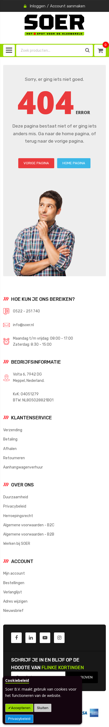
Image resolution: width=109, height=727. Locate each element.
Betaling (10, 439)
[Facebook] (16, 637)
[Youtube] (45, 637)
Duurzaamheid (15, 497)
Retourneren (14, 458)
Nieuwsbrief (13, 610)
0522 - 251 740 (26, 311)
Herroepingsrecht (18, 516)
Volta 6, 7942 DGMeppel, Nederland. (28, 377)
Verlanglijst (12, 592)
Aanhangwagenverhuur (23, 467)
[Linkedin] (30, 637)
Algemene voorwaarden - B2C (28, 525)
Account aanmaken (67, 6)
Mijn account (14, 573)
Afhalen (10, 449)
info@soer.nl (23, 325)
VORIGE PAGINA (36, 163)
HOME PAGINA (73, 163)
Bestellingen (13, 583)
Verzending (12, 430)
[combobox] (49, 50)
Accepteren (20, 708)
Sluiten (42, 708)
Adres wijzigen (15, 601)
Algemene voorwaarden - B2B (28, 534)
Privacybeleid (19, 719)
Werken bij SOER (16, 543)
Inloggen (38, 6)
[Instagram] (59, 637)
